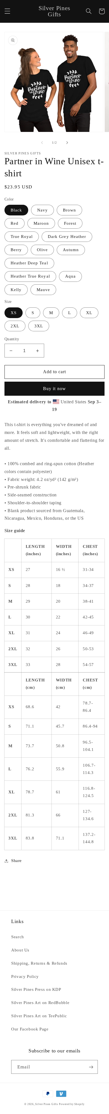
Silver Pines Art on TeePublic (39, 1016)
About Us (20, 950)
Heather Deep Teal (29, 263)
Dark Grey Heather (67, 236)
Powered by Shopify (71, 1104)
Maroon (41, 223)
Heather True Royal (30, 276)
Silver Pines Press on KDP (36, 989)
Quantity (11, 339)
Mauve (43, 289)
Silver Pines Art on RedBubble (40, 1002)
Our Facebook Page (30, 1029)
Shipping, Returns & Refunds (39, 963)
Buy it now (54, 388)
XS (13, 312)
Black (16, 210)
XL (89, 312)
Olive (42, 249)
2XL (15, 326)
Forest (70, 223)
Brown (69, 210)
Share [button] (16, 860)
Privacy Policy (25, 976)
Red (14, 223)
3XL (38, 326)
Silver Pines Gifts (46, 1104)
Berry (16, 249)
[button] (7, 11)
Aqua (70, 276)
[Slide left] (42, 142)
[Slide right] (67, 142)
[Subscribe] (91, 1067)
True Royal (22, 236)
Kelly (16, 289)
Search (17, 937)
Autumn (71, 249)
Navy (42, 210)
